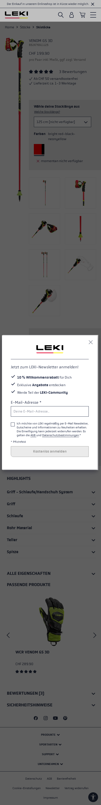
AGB (33, 435)
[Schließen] (91, 342)
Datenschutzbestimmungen (60, 435)
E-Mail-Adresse (26, 402)
